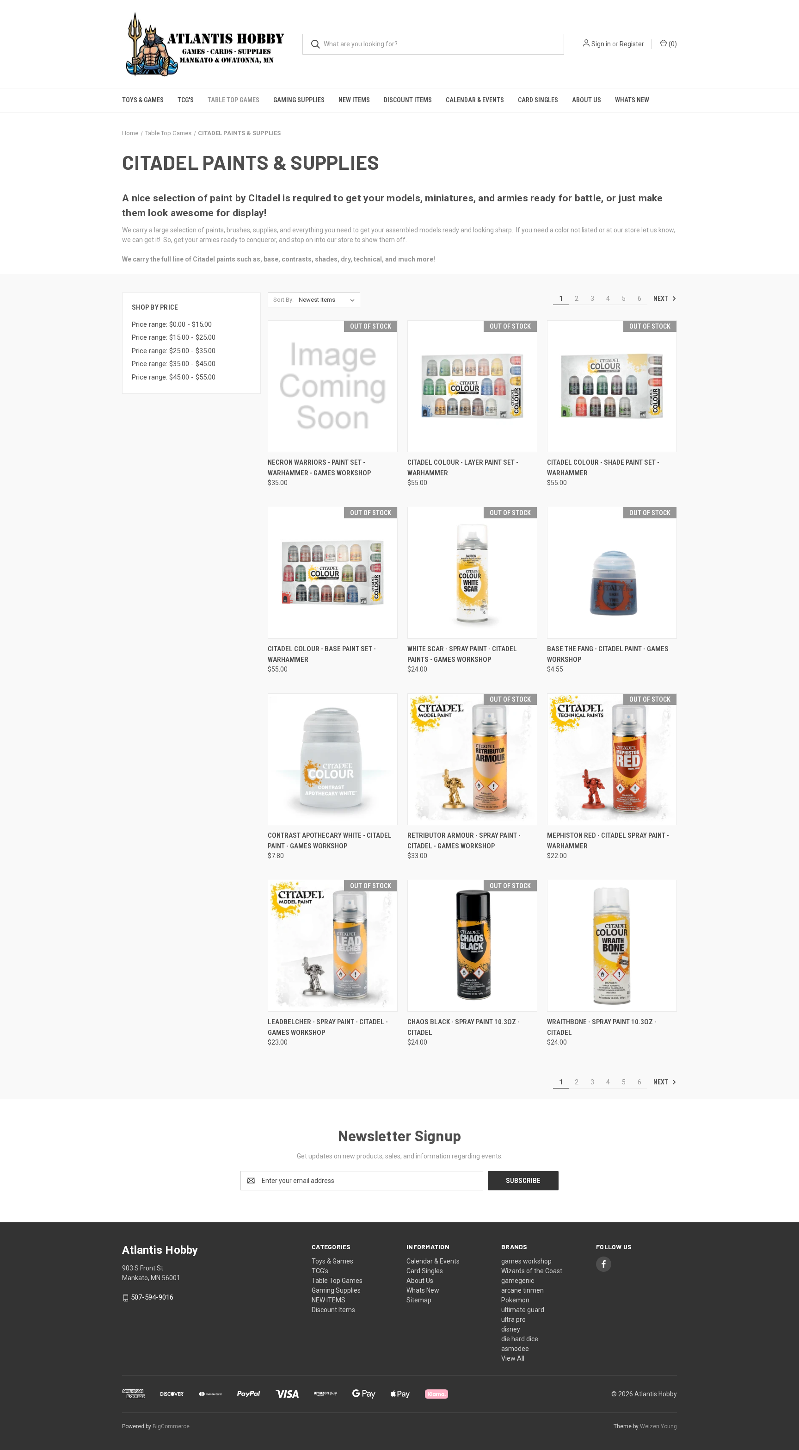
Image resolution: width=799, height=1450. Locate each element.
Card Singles (538, 100)
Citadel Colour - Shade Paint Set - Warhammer (603, 467)
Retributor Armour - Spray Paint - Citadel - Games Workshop (464, 840)
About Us (586, 100)
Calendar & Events (475, 100)
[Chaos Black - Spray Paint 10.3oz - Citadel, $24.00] (472, 946)
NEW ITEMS (354, 100)
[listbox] (328, 300)
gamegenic (517, 1280)
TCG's (186, 100)
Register (632, 44)
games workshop (526, 1261)
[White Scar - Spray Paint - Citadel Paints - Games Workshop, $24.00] (472, 573)
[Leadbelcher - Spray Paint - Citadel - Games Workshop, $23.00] (333, 946)
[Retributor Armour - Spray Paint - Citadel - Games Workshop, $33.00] (472, 759)
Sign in (601, 44)
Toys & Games (143, 100)
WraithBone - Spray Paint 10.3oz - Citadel (602, 1027)
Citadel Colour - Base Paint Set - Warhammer (322, 654)
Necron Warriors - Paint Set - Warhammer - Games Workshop (319, 467)
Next (661, 298)
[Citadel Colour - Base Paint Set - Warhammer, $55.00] (333, 573)
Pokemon (515, 1300)
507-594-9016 (152, 1297)
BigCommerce (171, 1426)
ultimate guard (522, 1309)
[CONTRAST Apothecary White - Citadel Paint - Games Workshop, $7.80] (333, 759)
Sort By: (283, 299)
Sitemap (418, 1300)
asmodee (515, 1348)
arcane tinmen (522, 1290)
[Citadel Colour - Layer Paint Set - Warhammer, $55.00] (472, 386)
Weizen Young (658, 1426)
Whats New (632, 100)
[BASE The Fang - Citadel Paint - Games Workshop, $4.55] (612, 573)
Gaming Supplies (299, 100)
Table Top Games (233, 100)
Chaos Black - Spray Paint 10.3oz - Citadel (463, 1027)
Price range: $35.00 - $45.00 (173, 364)
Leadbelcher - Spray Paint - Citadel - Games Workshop (328, 1027)
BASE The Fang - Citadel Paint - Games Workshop (608, 654)
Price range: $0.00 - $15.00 (172, 324)
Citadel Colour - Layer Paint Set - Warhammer (462, 467)
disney (510, 1329)
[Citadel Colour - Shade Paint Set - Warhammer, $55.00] (612, 386)
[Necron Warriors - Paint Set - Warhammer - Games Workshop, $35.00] (333, 386)
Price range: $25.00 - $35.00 (173, 351)
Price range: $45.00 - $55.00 (173, 377)
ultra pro (513, 1319)
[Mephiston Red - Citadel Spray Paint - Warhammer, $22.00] (612, 759)
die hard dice (519, 1339)
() (672, 44)
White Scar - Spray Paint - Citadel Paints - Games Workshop (462, 654)
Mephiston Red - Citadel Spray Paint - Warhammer (608, 840)
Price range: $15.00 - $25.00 (173, 337)
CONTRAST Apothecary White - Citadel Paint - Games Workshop (330, 840)
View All (512, 1358)
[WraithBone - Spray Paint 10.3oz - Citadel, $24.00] (612, 946)
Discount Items (408, 100)
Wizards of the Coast (531, 1271)
